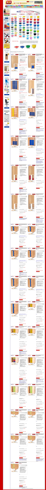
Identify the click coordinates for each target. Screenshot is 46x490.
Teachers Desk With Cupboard (39, 105)
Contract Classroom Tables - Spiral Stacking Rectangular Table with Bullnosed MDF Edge (23, 382)
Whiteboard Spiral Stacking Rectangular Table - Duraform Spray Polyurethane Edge (40, 130)
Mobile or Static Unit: (21, 373)
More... (19, 63)
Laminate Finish (37, 93)
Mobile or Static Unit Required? (22, 265)
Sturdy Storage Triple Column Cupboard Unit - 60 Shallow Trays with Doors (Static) (23, 160)
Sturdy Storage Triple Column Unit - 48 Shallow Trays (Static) (39, 459)
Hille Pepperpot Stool (21, 104)
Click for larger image (21, 91)
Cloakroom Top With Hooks (22, 103)
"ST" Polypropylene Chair (22, 75)
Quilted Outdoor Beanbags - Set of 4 (23, 189)
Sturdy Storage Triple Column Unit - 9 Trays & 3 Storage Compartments (22, 133)
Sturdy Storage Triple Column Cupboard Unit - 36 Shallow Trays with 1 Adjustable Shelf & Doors (23, 219)
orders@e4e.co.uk (24, 3)
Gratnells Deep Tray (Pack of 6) (39, 380)
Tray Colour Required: (21, 398)
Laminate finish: (20, 96)
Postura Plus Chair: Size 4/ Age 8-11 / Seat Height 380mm (39, 129)
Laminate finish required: (38, 292)
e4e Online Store (11, 52)
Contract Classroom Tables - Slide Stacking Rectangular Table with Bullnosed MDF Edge (39, 162)
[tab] (20, 57)
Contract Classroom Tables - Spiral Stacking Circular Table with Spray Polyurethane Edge (39, 161)
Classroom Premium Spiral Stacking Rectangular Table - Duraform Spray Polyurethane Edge (22, 77)
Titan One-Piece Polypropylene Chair (23, 380)
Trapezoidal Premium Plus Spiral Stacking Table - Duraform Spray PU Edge (40, 218)
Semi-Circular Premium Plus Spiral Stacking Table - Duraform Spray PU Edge (39, 220)
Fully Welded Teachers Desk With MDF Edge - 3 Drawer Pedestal (39, 381)
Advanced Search (31, 1)
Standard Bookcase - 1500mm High (23, 191)
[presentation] (20, 57)
